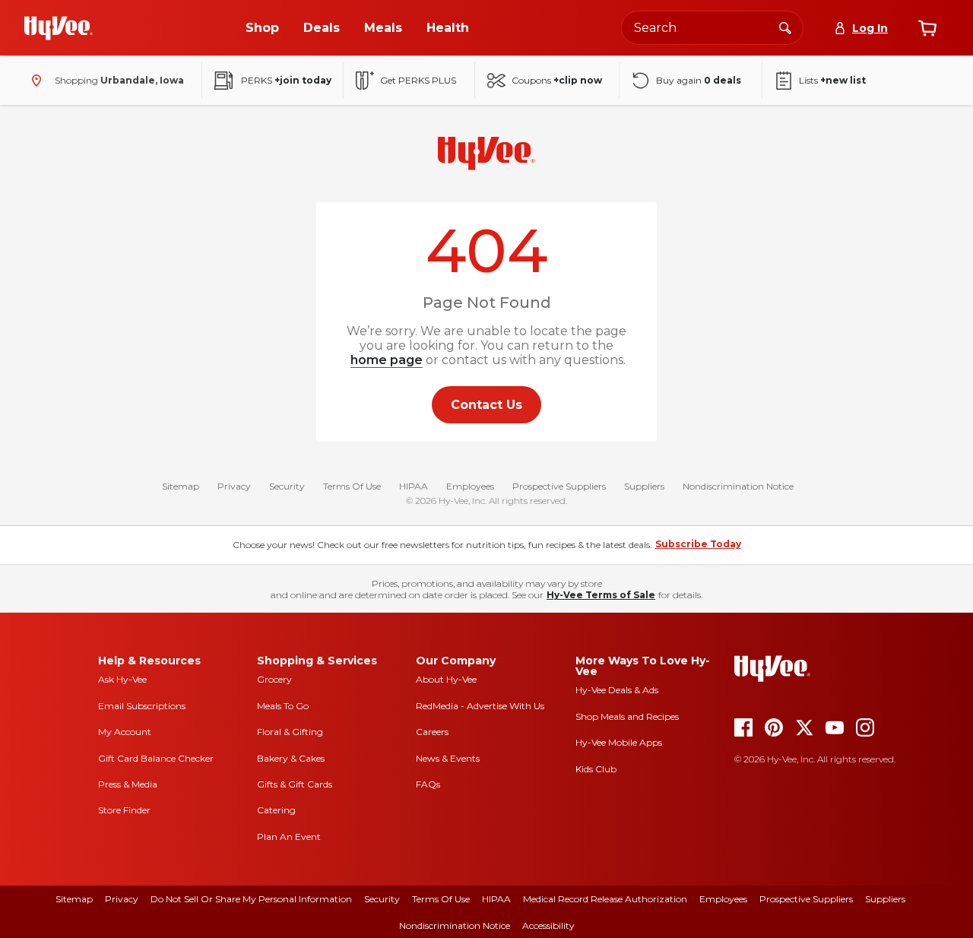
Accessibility (548, 925)
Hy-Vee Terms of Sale (601, 595)
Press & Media (127, 784)
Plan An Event (289, 836)
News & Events (448, 758)
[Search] (785, 27)
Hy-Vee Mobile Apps (618, 742)
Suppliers (644, 486)
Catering (276, 810)
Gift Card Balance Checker (156, 758)
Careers (432, 731)
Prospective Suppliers (559, 486)
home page (386, 360)
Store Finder (124, 810)
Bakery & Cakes (291, 758)
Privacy (234, 486)
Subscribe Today (698, 544)
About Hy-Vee (446, 679)
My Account (124, 731)
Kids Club (595, 769)
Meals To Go (283, 705)
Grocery (274, 679)
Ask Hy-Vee (122, 679)
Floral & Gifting (290, 731)
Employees (470, 486)
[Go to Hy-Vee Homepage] (58, 28)
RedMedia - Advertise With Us (480, 705)
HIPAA (413, 486)
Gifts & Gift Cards (294, 784)
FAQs (428, 784)
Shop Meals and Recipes (627, 716)
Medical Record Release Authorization (605, 899)
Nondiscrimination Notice (738, 486)
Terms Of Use (352, 486)
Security (287, 486)
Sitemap (180, 486)
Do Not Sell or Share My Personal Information (251, 899)
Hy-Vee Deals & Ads (616, 690)
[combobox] (712, 28)
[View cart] (927, 28)
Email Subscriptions (141, 705)
